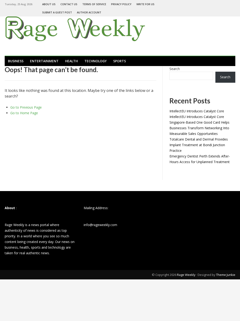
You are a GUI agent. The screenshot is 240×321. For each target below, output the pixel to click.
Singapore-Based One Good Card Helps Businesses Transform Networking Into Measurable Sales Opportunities (199, 128)
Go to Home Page (24, 113)
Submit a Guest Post (57, 12)
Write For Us (145, 4)
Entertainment (44, 61)
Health (71, 61)
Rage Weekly (186, 275)
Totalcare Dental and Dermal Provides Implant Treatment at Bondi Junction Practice (198, 145)
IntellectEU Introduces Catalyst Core (196, 111)
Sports (119, 61)
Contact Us (68, 4)
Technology (95, 61)
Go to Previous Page (26, 107)
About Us (49, 4)
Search (174, 69)
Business (15, 61)
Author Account (89, 12)
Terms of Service (94, 4)
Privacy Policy (121, 4)
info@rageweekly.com (100, 225)
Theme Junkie (225, 275)
